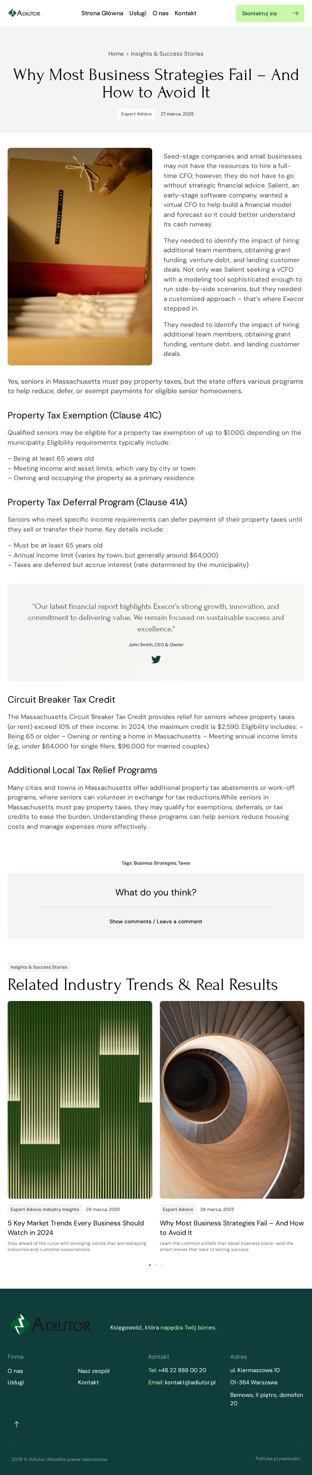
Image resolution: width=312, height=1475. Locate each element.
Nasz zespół (94, 1371)
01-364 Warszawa (253, 1382)
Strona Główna (102, 13)
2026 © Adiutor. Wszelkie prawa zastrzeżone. (59, 1459)
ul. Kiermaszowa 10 (255, 1370)
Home (116, 54)
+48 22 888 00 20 (182, 1370)
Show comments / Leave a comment (156, 921)
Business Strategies (155, 863)
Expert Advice (136, 114)
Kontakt (185, 13)
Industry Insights (61, 1209)
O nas (161, 13)
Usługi (137, 13)
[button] (156, 921)
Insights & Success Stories (167, 54)
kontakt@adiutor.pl (190, 1382)
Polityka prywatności (278, 1459)
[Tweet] (156, 659)
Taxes (184, 863)
